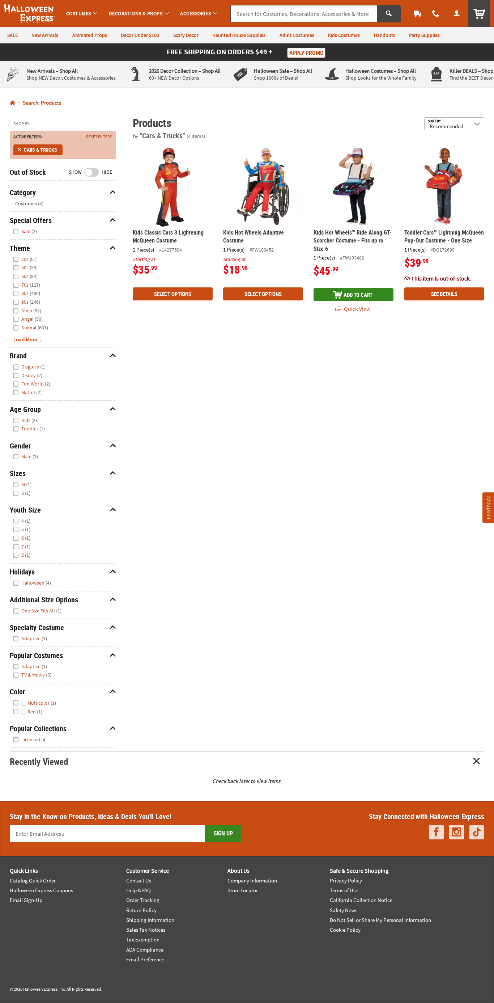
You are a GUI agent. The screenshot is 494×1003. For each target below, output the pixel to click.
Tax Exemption (142, 939)
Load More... (27, 339)
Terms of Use (344, 890)
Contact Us (138, 880)
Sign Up (223, 833)
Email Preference (145, 959)
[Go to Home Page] (12, 103)
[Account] (456, 13)
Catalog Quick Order (33, 880)
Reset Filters (99, 137)
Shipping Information (150, 919)
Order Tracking (142, 900)
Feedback (487, 507)
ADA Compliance (144, 949)
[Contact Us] (436, 13)
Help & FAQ (138, 890)
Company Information (252, 880)
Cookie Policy (345, 929)
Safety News (343, 910)
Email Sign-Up (26, 900)
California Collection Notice (361, 900)
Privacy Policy (346, 880)
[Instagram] (456, 832)
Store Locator (242, 890)
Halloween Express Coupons (41, 890)
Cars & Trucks (40, 149)
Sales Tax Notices (145, 929)
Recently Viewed (39, 761)
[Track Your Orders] (417, 13)
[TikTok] (476, 832)
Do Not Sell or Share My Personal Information (380, 919)
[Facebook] (436, 832)
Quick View (356, 308)
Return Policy (141, 910)
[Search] (389, 13)
